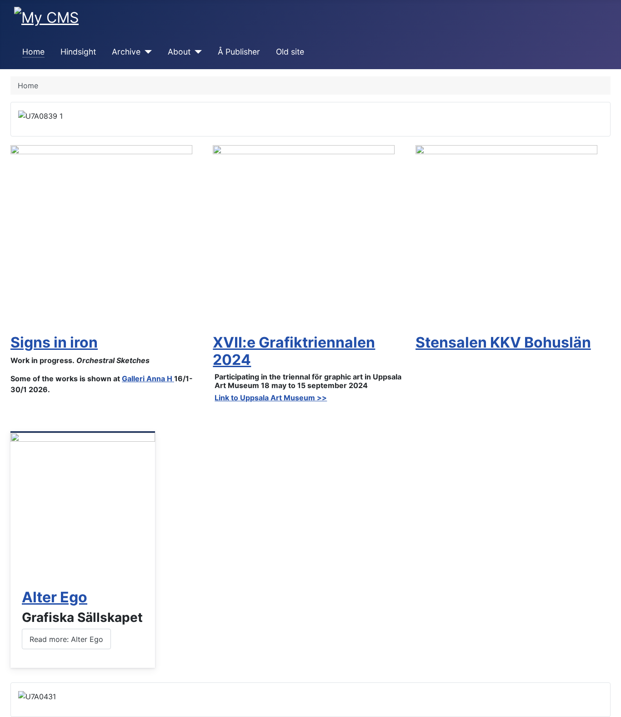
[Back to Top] (610, 706)
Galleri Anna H (148, 378)
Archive (126, 51)
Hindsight (78, 51)
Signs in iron (54, 342)
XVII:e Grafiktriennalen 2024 (294, 351)
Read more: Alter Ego (66, 639)
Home (33, 51)
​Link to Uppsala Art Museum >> (271, 397)
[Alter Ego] (82, 504)
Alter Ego (54, 597)
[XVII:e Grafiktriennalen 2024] (304, 235)
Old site (290, 51)
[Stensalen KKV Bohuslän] (506, 235)
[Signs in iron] (101, 235)
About (179, 51)
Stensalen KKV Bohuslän (503, 342)
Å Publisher (239, 51)
